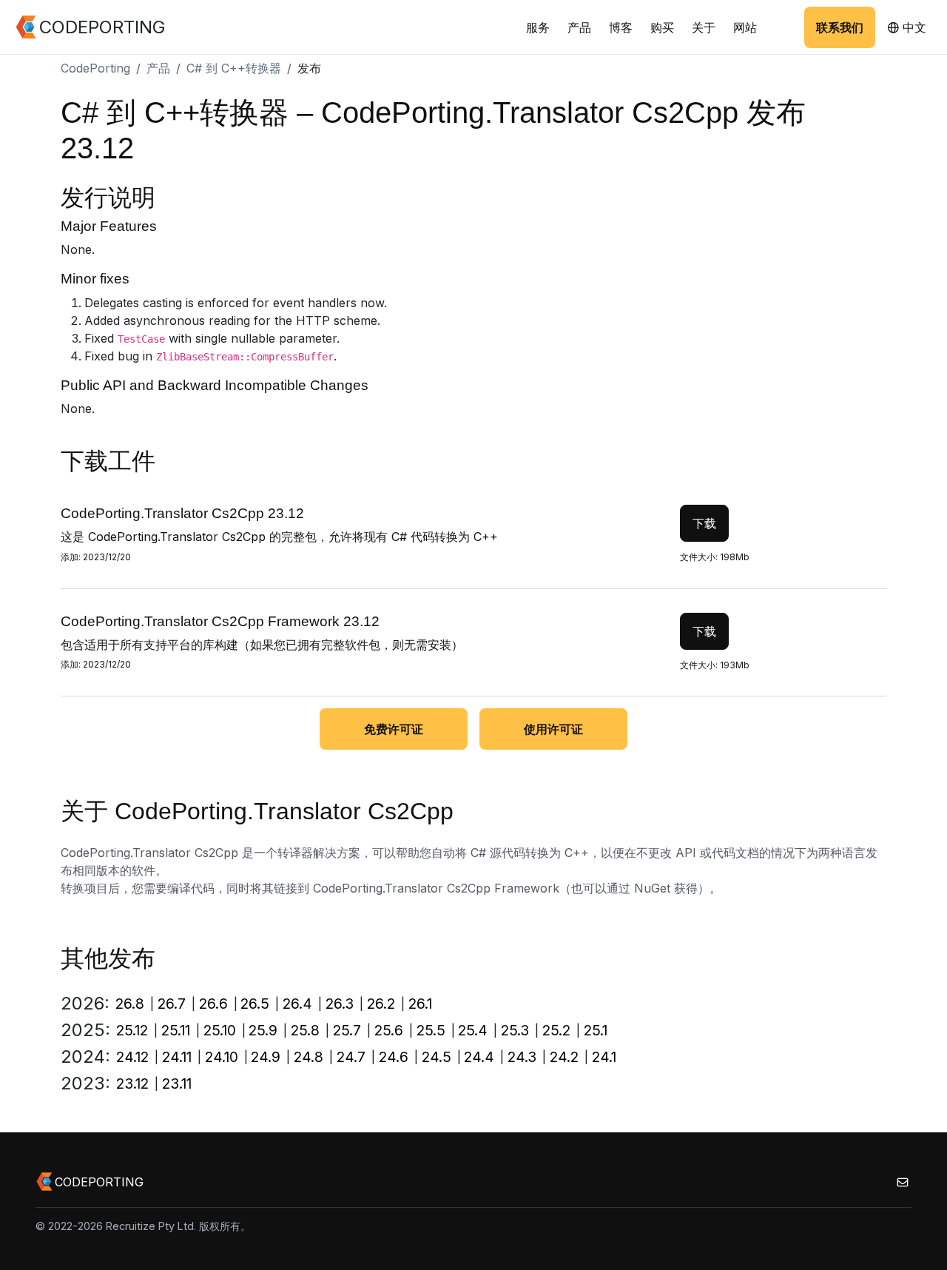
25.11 (175, 1030)
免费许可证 (393, 729)
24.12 (132, 1057)
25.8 (305, 1030)
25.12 (132, 1030)
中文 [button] (912, 27)
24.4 (479, 1057)
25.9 (263, 1030)
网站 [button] (745, 27)
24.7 (351, 1057)
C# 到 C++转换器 (233, 68)
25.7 (347, 1030)
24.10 (221, 1057)
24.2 (564, 1057)
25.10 (219, 1030)
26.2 (381, 1003)
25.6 (388, 1030)
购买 (662, 27)
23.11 (177, 1083)
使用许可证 (553, 729)
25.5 (431, 1030)
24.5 (436, 1057)
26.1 (420, 1003)
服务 (538, 27)
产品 (579, 27)
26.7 (172, 1003)
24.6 (393, 1057)
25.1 (595, 1030)
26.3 (340, 1003)
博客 (621, 27)
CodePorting (95, 68)
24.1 (604, 1057)
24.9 (265, 1057)
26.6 (213, 1003)
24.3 (522, 1057)
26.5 (254, 1003)
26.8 (129, 1003)
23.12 (132, 1083)
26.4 (297, 1003)
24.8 (308, 1057)
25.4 (473, 1030)
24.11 (177, 1057)
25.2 (556, 1030)
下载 (704, 523)
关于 (703, 27)
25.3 (515, 1030)
